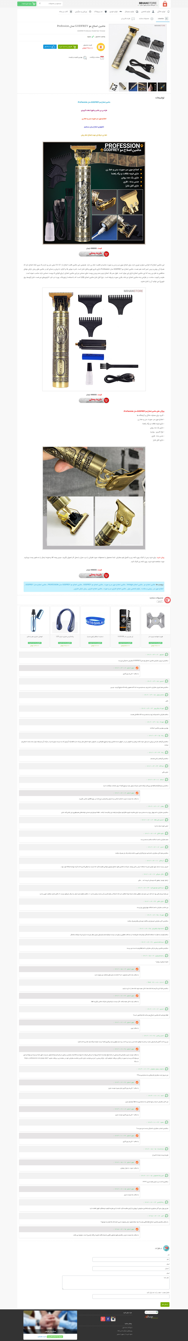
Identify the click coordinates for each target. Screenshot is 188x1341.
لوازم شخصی (145, 11)
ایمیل (168, 1264)
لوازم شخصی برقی (133, 588)
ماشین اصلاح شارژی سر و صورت (114, 588)
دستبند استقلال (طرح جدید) (95, 637)
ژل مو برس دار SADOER (125, 637)
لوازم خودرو (114, 11)
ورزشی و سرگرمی (81, 11)
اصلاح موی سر (158, 588)
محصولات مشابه (144, 18)
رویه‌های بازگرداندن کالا (125, 1331)
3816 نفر (48, 47)
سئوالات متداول (127, 1327)
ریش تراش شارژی (80, 588)
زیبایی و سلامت (146, 588)
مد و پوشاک (98, 11)
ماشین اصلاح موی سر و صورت (114, 584)
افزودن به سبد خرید (65, 47)
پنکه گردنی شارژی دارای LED (65, 637)
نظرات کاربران (125, 18)
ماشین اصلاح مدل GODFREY (35, 584)
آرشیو (160, 601)
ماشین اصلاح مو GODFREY (93, 584)
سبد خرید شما (27, 4)
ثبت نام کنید (41, 1337)
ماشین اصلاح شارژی (95, 588)
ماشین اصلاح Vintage (134, 584)
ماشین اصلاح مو (149, 584)
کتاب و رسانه (63, 11)
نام (168, 1255)
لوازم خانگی (161, 11)
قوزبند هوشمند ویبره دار (155, 637)
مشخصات (161, 18)
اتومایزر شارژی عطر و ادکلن (35, 637)
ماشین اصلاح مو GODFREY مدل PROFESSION (64, 584)
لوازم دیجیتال (129, 11)
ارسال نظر (165, 1304)
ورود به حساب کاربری (55, 1337)
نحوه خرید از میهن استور (124, 1334)
